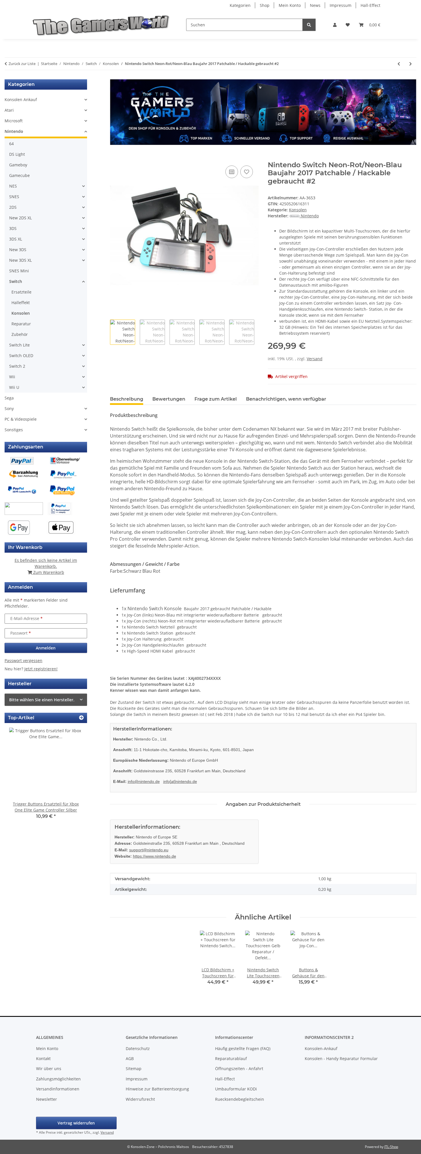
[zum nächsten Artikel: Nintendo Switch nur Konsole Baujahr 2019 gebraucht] (410, 64)
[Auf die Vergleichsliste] (231, 172)
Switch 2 (17, 366)
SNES (14, 196)
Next (73, 777)
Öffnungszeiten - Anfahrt (239, 1068)
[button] (334, 25)
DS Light (17, 154)
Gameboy (18, 165)
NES (13, 186)
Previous (18, 777)
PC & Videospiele (21, 419)
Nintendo (14, 131)
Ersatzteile (21, 292)
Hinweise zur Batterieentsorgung (157, 1089)
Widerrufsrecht (140, 1099)
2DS (13, 207)
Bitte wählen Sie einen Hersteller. (41, 699)
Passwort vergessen (23, 660)
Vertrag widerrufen (76, 1123)
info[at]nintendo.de (180, 781)
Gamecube (19, 175)
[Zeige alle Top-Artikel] (81, 717)
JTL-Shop (391, 1146)
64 (11, 143)
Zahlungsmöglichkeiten (58, 1079)
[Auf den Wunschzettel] (246, 172)
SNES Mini (19, 270)
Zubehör (19, 334)
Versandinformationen (57, 1089)
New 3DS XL (20, 260)
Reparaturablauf (231, 1058)
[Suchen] (309, 25)
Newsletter (46, 1099)
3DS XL (15, 239)
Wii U (14, 387)
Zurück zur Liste (22, 63)
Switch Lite (19, 345)
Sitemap (133, 1068)
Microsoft (14, 120)
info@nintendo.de (144, 781)
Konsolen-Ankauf (321, 1048)
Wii (12, 376)
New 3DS (17, 249)
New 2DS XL (20, 217)
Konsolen (298, 209)
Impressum (340, 5)
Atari (9, 110)
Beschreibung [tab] (126, 399)
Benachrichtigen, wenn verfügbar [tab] (286, 399)
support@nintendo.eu (148, 850)
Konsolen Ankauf (21, 99)
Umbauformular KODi (236, 1089)
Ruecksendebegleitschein (239, 1099)
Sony (9, 408)
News (315, 5)
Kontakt (43, 1058)
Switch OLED (21, 355)
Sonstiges (14, 429)
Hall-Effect (370, 5)
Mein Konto (290, 5)
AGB (130, 1058)
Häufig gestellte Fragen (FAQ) (242, 1048)
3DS (13, 228)
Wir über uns (48, 1068)
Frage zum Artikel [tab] (215, 399)
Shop (264, 5)
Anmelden (46, 648)
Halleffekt (20, 302)
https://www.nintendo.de (154, 856)
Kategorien (240, 5)
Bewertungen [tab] (168, 399)
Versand (314, 358)
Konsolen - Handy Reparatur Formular (341, 1058)
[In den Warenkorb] (114, 158)
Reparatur (21, 323)
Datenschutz (138, 1048)
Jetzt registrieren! (41, 668)
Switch (15, 281)
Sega (9, 398)
